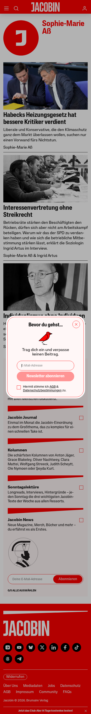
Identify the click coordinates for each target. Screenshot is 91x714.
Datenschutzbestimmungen (42, 390)
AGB (52, 387)
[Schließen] (76, 324)
